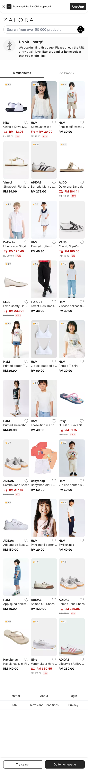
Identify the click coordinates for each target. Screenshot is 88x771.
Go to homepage (65, 764)
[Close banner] (4, 7)
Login (73, 695)
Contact (14, 695)
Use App (78, 6)
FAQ (14, 705)
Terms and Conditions (44, 705)
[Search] (80, 29)
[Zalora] (44, 20)
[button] (44, 6)
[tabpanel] (44, 379)
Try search (23, 764)
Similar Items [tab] (22, 73)
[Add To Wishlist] (26, 123)
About (44, 695)
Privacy (73, 705)
